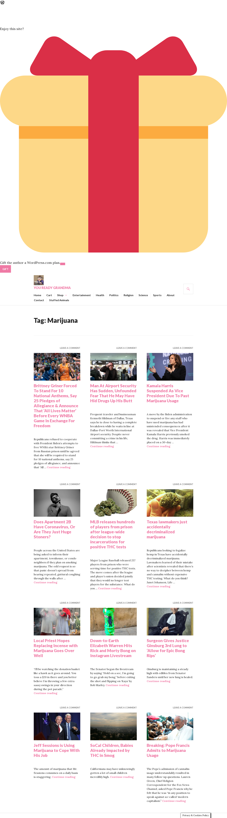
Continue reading (58, 467)
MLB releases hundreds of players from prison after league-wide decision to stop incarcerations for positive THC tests (112, 534)
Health (100, 295)
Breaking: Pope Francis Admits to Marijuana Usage (168, 750)
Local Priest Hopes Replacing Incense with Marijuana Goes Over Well (56, 648)
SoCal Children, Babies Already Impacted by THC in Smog (111, 750)
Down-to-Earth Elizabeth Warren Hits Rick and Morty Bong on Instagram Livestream (113, 648)
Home (37, 295)
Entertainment (82, 295)
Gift (5, 269)
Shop (60, 295)
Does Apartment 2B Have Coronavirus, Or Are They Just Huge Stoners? (54, 529)
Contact (39, 300)
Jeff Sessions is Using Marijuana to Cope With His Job (57, 750)
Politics (113, 295)
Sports (157, 295)
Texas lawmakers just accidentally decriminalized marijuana (167, 529)
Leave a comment (70, 348)
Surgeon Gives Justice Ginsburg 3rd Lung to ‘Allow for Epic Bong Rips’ (168, 648)
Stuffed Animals (59, 300)
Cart (49, 295)
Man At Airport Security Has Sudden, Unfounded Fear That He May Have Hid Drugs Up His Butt (113, 393)
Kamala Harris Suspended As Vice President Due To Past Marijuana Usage (168, 393)
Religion (128, 295)
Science (143, 295)
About (170, 295)
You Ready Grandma (52, 288)
